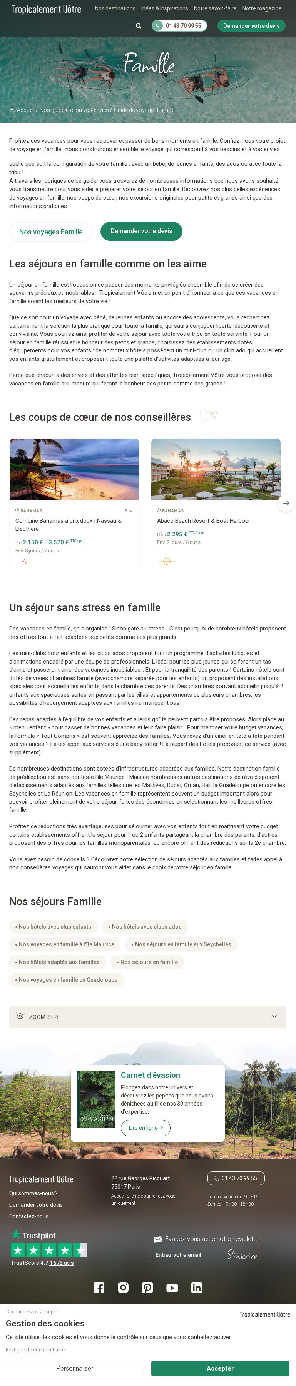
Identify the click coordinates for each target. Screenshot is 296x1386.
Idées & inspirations (164, 8)
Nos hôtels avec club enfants (55, 927)
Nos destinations (115, 8)
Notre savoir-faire (215, 8)
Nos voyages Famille (51, 232)
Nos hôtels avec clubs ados (147, 927)
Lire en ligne (143, 1128)
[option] (74, 508)
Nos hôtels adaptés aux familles (59, 962)
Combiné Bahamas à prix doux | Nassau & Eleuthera (68, 524)
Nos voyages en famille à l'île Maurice (66, 944)
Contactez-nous (28, 1216)
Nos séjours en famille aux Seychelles (183, 944)
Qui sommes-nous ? (33, 1193)
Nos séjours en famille (149, 962)
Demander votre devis (141, 231)
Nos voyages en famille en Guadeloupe (68, 980)
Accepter (220, 1368)
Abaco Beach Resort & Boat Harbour (203, 520)
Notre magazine (262, 8)
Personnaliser (75, 1368)
